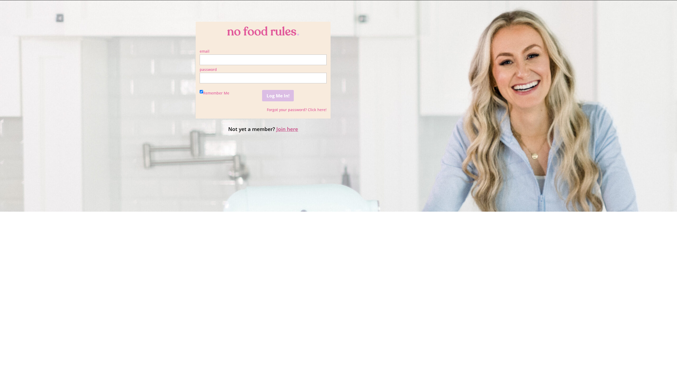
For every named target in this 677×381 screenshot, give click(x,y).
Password (208, 69)
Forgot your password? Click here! (297, 109)
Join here (287, 129)
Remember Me (216, 93)
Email (204, 51)
